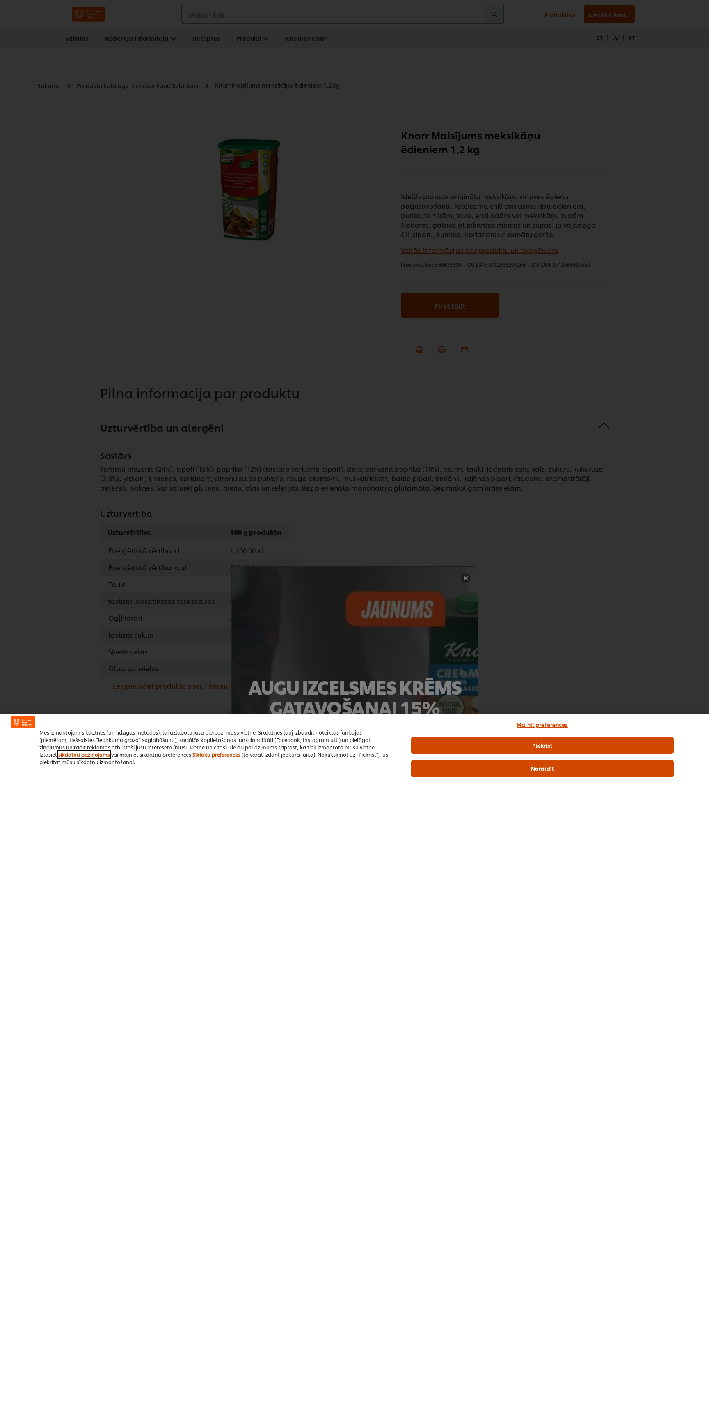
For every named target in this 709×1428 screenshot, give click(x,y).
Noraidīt (542, 768)
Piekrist (542, 745)
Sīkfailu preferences (216, 754)
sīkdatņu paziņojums (84, 754)
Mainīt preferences (542, 724)
